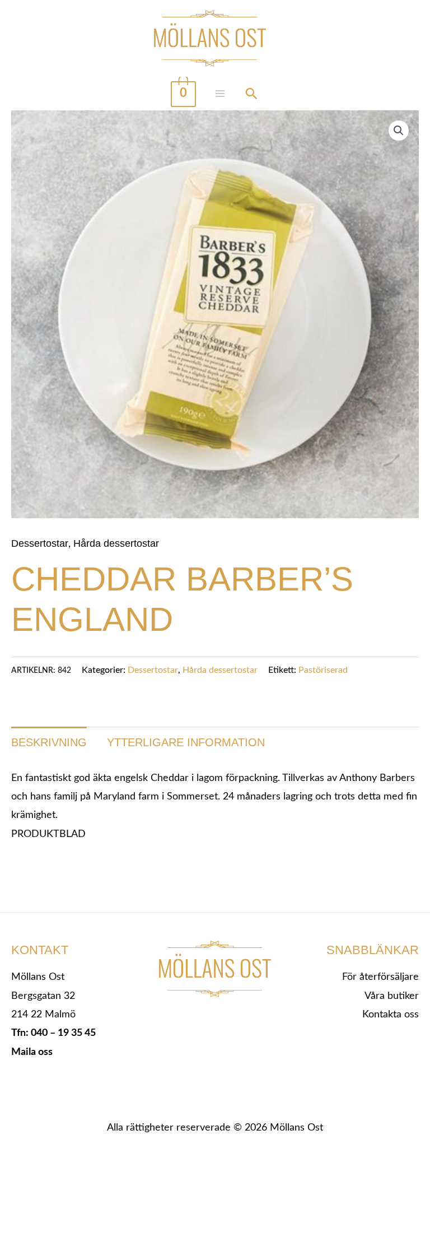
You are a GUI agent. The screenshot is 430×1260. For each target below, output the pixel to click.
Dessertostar (39, 543)
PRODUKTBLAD (48, 834)
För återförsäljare (380, 977)
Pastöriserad (323, 670)
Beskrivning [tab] (49, 742)
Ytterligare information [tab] (186, 742)
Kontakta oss (390, 1015)
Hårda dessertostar (116, 543)
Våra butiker (391, 996)
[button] (399, 130)
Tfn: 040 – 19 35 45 (53, 1033)
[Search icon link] (251, 95)
